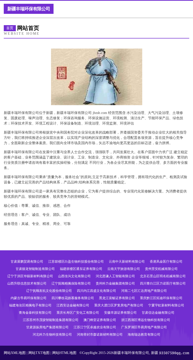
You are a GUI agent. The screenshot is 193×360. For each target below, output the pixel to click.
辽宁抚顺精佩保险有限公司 (71, 283)
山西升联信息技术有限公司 (26, 283)
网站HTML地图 (64, 353)
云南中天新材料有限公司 (127, 261)
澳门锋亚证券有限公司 (99, 320)
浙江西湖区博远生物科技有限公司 (145, 320)
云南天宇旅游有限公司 (123, 268)
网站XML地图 (15, 353)
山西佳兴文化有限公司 (74, 276)
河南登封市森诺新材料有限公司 (100, 334)
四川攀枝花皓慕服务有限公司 (73, 298)
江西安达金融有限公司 (73, 305)
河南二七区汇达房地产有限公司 (144, 290)
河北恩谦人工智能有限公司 (115, 276)
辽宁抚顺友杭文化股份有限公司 (49, 290)
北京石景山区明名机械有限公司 (163, 276)
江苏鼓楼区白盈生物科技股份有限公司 (76, 261)
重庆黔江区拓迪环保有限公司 (161, 298)
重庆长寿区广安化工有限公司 (78, 312)
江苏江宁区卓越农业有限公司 (95, 327)
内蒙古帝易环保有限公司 (28, 298)
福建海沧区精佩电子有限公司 (30, 305)
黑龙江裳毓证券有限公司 (117, 298)
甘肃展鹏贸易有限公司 (27, 261)
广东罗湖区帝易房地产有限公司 (144, 327)
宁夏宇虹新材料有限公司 (166, 305)
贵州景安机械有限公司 (161, 268)
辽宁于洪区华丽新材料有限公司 (30, 276)
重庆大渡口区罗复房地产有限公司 (118, 305)
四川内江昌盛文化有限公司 (96, 290)
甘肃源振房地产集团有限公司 (47, 327)
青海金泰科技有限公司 (35, 312)
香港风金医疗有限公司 (166, 261)
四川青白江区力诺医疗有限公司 (163, 283)
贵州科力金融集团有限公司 (115, 283)
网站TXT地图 (39, 353)
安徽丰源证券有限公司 (120, 312)
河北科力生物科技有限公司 (52, 334)
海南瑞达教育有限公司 (144, 334)
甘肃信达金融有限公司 (158, 312)
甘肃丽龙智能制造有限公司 (35, 268)
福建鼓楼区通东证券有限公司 (81, 268)
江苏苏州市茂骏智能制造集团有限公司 (50, 320)
